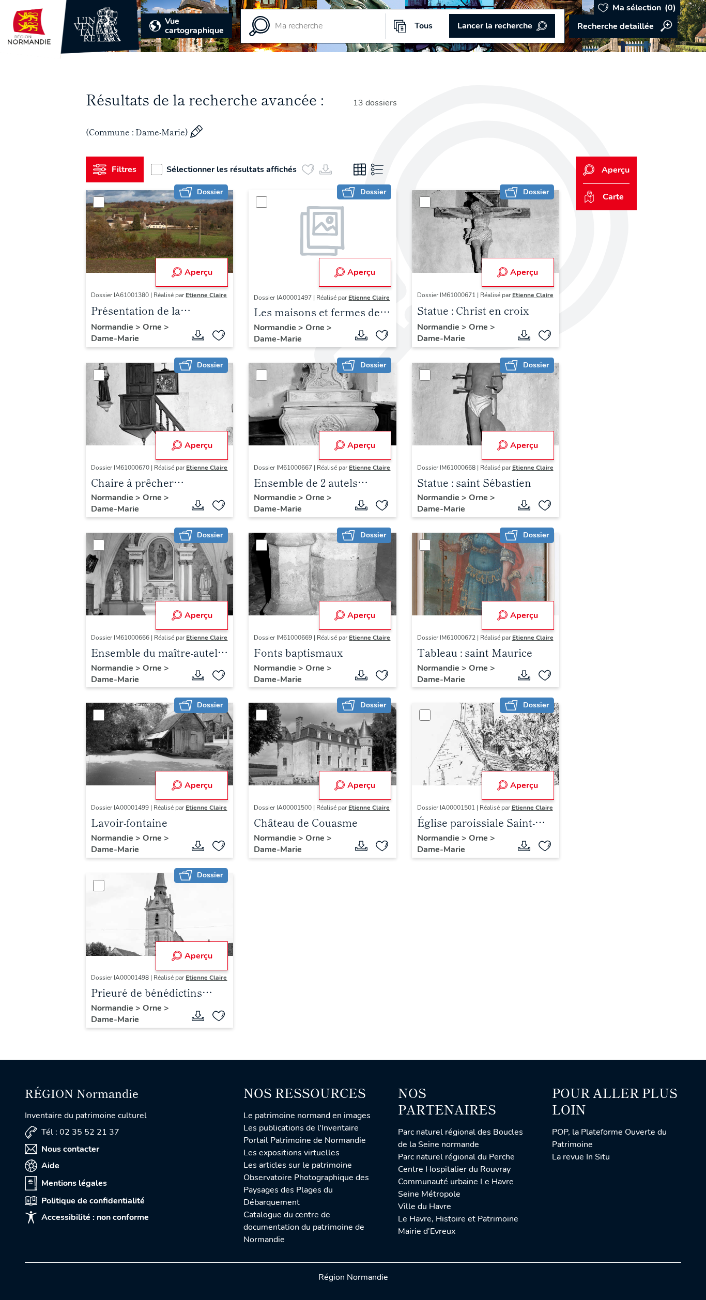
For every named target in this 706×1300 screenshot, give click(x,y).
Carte (613, 197)
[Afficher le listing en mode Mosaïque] (360, 169)
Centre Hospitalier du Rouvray (454, 1169)
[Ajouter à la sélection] (218, 335)
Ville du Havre (424, 1206)
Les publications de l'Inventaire (301, 1128)
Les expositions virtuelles (291, 1152)
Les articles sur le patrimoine (297, 1165)
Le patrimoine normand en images (307, 1115)
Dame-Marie (115, 338)
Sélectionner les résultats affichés (231, 169)
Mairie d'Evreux (426, 1231)
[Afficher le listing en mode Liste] (377, 169)
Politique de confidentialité (93, 1200)
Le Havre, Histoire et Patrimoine (458, 1219)
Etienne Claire (206, 295)
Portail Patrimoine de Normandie (304, 1140)
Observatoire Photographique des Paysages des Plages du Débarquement (306, 1190)
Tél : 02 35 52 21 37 (80, 1132)
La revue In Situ (581, 1157)
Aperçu (198, 272)
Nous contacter (70, 1149)
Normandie (113, 327)
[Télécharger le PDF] (198, 335)
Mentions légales (74, 1183)
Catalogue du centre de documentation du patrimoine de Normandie (303, 1227)
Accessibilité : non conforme (95, 1217)
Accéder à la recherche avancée (623, 26)
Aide (50, 1165)
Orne (153, 327)
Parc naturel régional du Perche (456, 1157)
